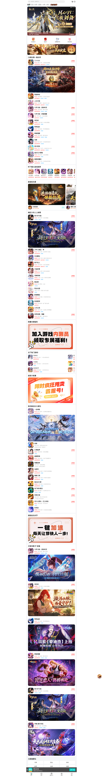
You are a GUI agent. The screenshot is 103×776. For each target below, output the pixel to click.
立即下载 (72, 769)
